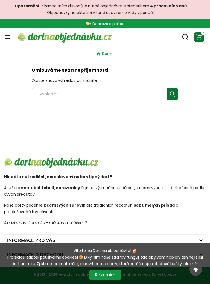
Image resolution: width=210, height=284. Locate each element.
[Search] (172, 94)
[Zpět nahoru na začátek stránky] (195, 269)
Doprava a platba (108, 23)
